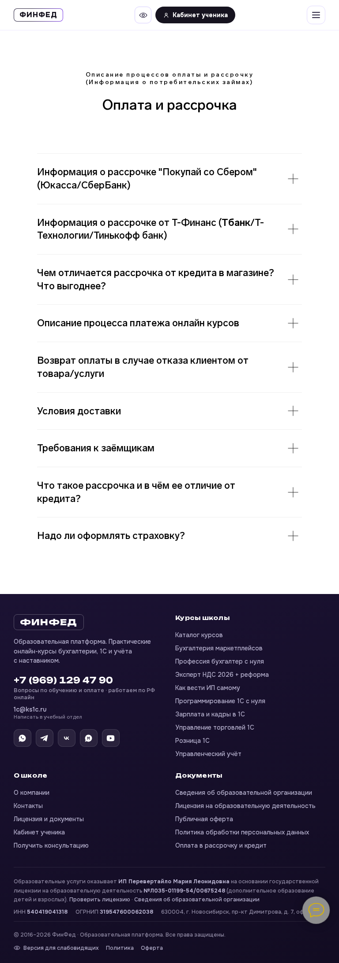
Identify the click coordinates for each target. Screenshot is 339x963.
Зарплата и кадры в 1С (210, 714)
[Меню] (316, 15)
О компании (31, 793)
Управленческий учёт (208, 754)
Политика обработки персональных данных (242, 832)
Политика (120, 948)
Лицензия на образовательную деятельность (245, 806)
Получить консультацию (51, 845)
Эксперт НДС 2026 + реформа (222, 675)
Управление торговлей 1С (214, 727)
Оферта (152, 948)
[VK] (66, 738)
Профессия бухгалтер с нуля (219, 661)
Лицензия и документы (49, 819)
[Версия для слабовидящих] (143, 15)
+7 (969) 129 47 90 (63, 680)
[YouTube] (111, 738)
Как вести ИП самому (207, 688)
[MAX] (89, 738)
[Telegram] (44, 738)
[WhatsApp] (22, 738)
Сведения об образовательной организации (243, 793)
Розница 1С (192, 741)
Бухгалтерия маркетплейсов (219, 648)
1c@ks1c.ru (48, 712)
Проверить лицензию (99, 899)
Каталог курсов (199, 635)
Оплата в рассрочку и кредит (221, 845)
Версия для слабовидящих (61, 948)
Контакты (28, 806)
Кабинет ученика (200, 15)
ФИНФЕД (49, 622)
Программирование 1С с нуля (220, 701)
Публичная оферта (204, 819)
